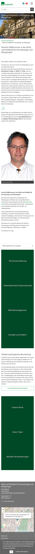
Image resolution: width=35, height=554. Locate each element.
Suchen (32, 9)
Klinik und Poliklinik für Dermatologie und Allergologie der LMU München (17, 515)
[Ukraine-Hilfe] (23, 3)
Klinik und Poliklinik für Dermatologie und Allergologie (17, 16)
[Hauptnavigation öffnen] (32, 3)
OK (11, 551)
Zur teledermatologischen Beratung (17, 388)
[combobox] (17, 9)
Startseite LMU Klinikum (7, 40)
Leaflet (17, 531)
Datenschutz (4, 538)
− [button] (3, 512)
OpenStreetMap (24, 531)
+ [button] (3, 509)
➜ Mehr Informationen (22, 551)
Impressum (4, 536)
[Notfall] (26, 3)
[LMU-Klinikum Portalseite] (7, 4)
